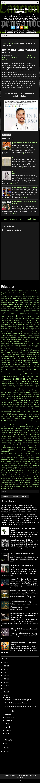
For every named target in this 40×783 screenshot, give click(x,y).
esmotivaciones (5, 356)
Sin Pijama (21, 461)
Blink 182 (22, 310)
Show (6, 459)
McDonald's (22, 411)
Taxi (18, 467)
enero (7, 743)
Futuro (7, 366)
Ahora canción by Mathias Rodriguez (21, 602)
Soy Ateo (19, 463)
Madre (12, 406)
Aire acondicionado (17, 295)
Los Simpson (16, 404)
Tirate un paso (26, 472)
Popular (5, 496)
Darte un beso (28, 335)
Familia (18, 358)
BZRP (21, 314)
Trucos (13, 475)
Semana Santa (35, 455)
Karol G (36, 391)
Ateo (38, 300)
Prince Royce (36, 440)
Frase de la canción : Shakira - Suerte (22, 554)
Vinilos (37, 480)
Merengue (27, 414)
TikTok (16, 472)
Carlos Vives (16, 320)
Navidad (11, 423)
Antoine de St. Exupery (33, 298)
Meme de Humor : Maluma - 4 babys (16, 703)
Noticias (22, 427)
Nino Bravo (13, 425)
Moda (31, 416)
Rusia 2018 (36, 454)
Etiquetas (15, 496)
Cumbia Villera (17, 334)
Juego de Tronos (35, 389)
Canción (20, 316)
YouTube (9, 488)
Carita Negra (8, 320)
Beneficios (27, 308)
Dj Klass (14, 343)
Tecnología (9, 469)
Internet (29, 383)
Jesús (31, 385)
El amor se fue (15, 347)
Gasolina (23, 366)
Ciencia (17, 324)
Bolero (26, 312)
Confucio (17, 328)
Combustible (11, 326)
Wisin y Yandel (11, 486)
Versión (3, 480)
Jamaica (11, 385)
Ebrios (29, 345)
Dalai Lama (13, 335)
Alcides (24, 295)
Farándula (31, 358)
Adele (32, 293)
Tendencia (36, 469)
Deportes (3, 339)
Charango (7, 322)
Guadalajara (36, 368)
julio (6, 724)
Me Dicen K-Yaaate (31, 411)
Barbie (32, 306)
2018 (26, 291)
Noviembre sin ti (16, 428)
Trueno (17, 475)
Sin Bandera (14, 461)
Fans (27, 358)
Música (4, 420)
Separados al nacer (11, 457)
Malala (31, 406)
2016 (19, 291)
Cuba (25, 332)
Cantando (18, 318)
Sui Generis (25, 465)
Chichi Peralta (21, 322)
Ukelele (31, 476)
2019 (5, 685)
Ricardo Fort (14, 451)
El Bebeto (21, 349)
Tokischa (33, 472)
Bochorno (10, 312)
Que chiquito (16, 444)
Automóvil (20, 302)
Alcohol (28, 295)
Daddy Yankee (5, 336)
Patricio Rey (33, 432)
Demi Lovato (31, 337)
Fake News (12, 358)
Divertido (8, 343)
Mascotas (4, 411)
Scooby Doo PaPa (16, 455)
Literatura (9, 402)
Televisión (31, 469)
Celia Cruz (31, 320)
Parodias (26, 432)
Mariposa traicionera (33, 410)
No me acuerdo (30, 425)
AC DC (24, 293)
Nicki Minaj (30, 423)
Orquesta (3, 430)
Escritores (36, 354)
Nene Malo (24, 423)
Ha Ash (12, 372)
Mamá (2, 408)
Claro (27, 324)
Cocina (37, 324)
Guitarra (19, 370)
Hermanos (3, 374)
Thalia (10, 471)
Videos (26, 481)
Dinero (34, 341)
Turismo (17, 476)
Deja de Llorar (24, 337)
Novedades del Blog (32, 426)
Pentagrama (4, 436)
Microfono (20, 416)
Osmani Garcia (18, 430)
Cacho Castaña (32, 314)
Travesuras (7, 475)
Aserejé (34, 300)
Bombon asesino (32, 312)
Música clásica (13, 421)
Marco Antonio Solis (7, 410)
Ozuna (24, 430)
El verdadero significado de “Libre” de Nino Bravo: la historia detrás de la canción (24, 541)
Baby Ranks (4, 304)
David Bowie (8, 337)
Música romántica (23, 421)
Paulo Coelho (8, 434)
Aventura (31, 302)
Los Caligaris (26, 402)
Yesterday (31, 486)
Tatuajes (14, 467)
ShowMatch (12, 459)
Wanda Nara (21, 484)
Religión (21, 450)
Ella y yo (10, 352)
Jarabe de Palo (17, 385)
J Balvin (6, 385)
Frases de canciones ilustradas (11, 364)
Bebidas (9, 308)
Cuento (33, 332)
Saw (10, 455)
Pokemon (12, 440)
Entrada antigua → (32, 219)
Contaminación (5, 330)
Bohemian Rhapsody (18, 312)
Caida (37, 314)
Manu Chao (12, 408)
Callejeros (8, 316)
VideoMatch (21, 480)
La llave (19, 394)
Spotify (30, 463)
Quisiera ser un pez (10, 446)
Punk (11, 444)
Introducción (36, 383)
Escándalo (29, 354)
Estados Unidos (25, 356)
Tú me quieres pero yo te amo (27, 475)
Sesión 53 (23, 457)
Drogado (3, 345)
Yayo (28, 486)
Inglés (10, 381)
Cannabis (12, 318)
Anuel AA (4, 300)
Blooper (27, 310)
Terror (2, 471)
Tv (22, 476)
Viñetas (3, 482)
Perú (27, 436)
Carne (26, 320)
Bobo (6, 312)
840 (9, 293)
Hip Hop (21, 374)
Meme (5, 43)
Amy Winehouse (17, 296)
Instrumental (25, 381)
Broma (17, 314)
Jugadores (3, 391)
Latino (37, 398)
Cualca (8, 332)
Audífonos (3, 302)
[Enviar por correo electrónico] (3, 135)
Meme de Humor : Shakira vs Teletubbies (23, 591)
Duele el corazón (15, 345)
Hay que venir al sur (33, 372)
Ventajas (36, 478)
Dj (11, 343)
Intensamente (23, 383)
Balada (19, 306)
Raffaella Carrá (30, 446)
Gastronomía (29, 366)
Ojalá (23, 428)
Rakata (37, 446)
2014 (12, 291)
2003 (2, 291)
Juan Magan (12, 389)
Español (17, 356)
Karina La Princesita (28, 391)
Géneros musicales (7, 368)
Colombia (4, 326)
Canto (37, 318)
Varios (25, 478)
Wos (17, 486)
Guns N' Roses (34, 370)
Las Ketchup (30, 398)
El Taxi (16, 351)
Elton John (15, 352)
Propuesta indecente (21, 442)
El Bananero (11, 349)
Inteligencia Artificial (13, 383)
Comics (24, 326)
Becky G (14, 308)
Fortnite (33, 360)
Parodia (21, 432)
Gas (20, 366)
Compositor (4, 328)
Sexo (28, 457)
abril (6, 733)
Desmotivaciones (11, 339)
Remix (31, 450)
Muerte (3, 418)
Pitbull (29, 438)
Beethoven (20, 308)
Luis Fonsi (33, 404)
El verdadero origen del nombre (29, 351)
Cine (20, 324)
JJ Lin (2, 387)
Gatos (34, 366)
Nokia (18, 426)
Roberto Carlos (4, 454)
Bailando (36, 304)
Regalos (37, 447)
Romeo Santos (24, 454)
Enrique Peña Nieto (13, 354)
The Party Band (35, 471)
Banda (24, 306)
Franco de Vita (14, 362)
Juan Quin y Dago (21, 389)
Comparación (35, 326)
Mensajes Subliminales (18, 414)
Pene (37, 434)
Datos (34, 335)
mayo (7, 730)
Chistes (3, 324)
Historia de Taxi (35, 374)
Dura (24, 345)
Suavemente (14, 465)
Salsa (2, 455)
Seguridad (23, 455)
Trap (2, 474)
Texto (6, 471)
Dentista (37, 337)
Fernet (12, 360)
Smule (30, 461)
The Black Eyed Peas (25, 471)
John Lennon (17, 387)
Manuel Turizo (20, 408)
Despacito (26, 339)
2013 (9, 291)
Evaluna (37, 356)
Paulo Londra (17, 434)
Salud (6, 455)
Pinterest (20, 438)
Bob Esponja (33, 310)
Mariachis (17, 410)
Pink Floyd (14, 438)
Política (17, 440)
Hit (7, 376)
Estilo (32, 356)
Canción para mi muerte (32, 316)
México (3, 416)
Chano (2, 322)
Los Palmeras (33, 402)
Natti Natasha (5, 423)
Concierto (11, 328)
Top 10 (37, 472)
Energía (31, 352)
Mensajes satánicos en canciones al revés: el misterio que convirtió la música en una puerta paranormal (24, 615)
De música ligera (15, 337)
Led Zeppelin (13, 400)
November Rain (5, 428)
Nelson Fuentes (18, 423)
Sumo (29, 465)
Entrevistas (22, 354)
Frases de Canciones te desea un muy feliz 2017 (19, 700)
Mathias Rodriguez (13, 412)
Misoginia (26, 416)
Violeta (17, 482)
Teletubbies (25, 469)
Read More (22, 154)
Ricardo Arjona (5, 452)
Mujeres (25, 418)
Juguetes (8, 391)
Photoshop (32, 436)
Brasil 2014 (12, 314)
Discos (3, 343)
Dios (38, 341)
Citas (24, 324)
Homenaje (11, 376)
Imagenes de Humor (25, 42)
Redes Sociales (24, 447)
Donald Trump (31, 343)
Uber (28, 476)
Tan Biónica (9, 467)
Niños (19, 425)
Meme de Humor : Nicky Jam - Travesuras (24, 187)
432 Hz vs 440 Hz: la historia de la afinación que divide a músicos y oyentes (24, 630)
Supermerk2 (35, 465)
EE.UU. (9, 347)
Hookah (16, 376)
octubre (7, 714)
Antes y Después (22, 298)
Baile (15, 306)
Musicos (31, 421)
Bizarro (9, 310)
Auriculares (13, 302)
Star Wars (7, 465)
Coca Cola (32, 324)
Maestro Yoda (18, 406)
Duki (22, 345)
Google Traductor (21, 368)
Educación (4, 347)
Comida (29, 326)
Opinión (32, 428)
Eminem (27, 352)
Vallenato (20, 478)
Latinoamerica (5, 400)
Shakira (32, 457)
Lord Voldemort (19, 402)
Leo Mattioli (21, 400)
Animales (14, 298)
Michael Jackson (11, 416)
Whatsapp (3, 486)
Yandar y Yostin (22, 486)
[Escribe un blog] (5, 135)
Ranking (3, 447)
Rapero (11, 447)
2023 (29, 291)
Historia (27, 374)
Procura (3, 442)
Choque (8, 324)
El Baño (17, 349)
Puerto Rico (35, 442)
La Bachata (20, 392)
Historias (4, 376)
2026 (36, 291)
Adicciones (36, 293)
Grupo (30, 368)
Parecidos (15, 432)
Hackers (16, 372)
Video (16, 480)
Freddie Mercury (27, 364)
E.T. (27, 345)
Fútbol (3, 366)
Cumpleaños (26, 334)
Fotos (8, 362)
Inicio (4, 42)
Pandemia (8, 432)
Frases (20, 362)
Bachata (10, 304)
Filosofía (17, 360)
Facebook (3, 358)
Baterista (3, 308)
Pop (20, 440)
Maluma (34, 42)
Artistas (25, 300)
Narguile (37, 421)
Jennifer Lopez (25, 385)
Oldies (28, 428)
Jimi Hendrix (36, 385)
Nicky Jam (36, 423)
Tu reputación (11, 476)
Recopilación (17, 447)
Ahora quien (9, 295)
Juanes (28, 389)
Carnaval (22, 320)
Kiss (2, 392)
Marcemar (36, 408)
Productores (8, 442)
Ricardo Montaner (22, 451)
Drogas (7, 345)
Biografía (3, 310)
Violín (21, 482)
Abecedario (13, 293)
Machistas (8, 406)
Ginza (14, 368)
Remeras (26, 450)
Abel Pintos (19, 293)
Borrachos (5, 314)
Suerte (20, 465)
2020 (5, 682)
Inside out (17, 381)
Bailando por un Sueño (7, 306)
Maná (6, 408)
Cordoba (25, 330)
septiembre (8, 717)
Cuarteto (21, 332)
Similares (8, 461)
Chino (37, 322)
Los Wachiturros (25, 404)
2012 (5, 291)
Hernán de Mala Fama (13, 374)
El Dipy (26, 349)
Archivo (24, 496)
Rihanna (37, 451)
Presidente (29, 440)
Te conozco (29, 467)
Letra (28, 400)
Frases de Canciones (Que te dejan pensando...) (20, 10)
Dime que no (29, 341)
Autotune (26, 302)
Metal (31, 414)
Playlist (7, 440)
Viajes (11, 480)
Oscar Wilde (10, 430)
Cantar (32, 318)
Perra (14, 436)
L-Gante (14, 392)
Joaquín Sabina (9, 387)
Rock (10, 453)
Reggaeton (10, 43)
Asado (30, 300)
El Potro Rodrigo (9, 351)
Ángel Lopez (8, 298)
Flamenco (23, 360)
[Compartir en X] (7, 135)
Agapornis (3, 295)
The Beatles (16, 471)
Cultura (3, 334)
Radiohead (23, 446)
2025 (32, 291)
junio (6, 727)
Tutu (20, 476)
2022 (5, 676)
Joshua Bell (33, 387)
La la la (14, 394)
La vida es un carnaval (19, 398)
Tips (19, 473)
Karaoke (20, 391)
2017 (22, 291)
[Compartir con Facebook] (10, 135)
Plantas (3, 440)
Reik (16, 450)
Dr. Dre (37, 343)
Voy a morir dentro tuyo (8, 484)
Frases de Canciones (31, 362)
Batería (37, 306)
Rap (8, 447)
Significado (32, 459)
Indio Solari (36, 379)
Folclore (29, 360)
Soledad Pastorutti (12, 463)
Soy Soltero (25, 463)
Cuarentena (14, 332)
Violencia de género (10, 482)
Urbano (9, 478)
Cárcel (2, 320)
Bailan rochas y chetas (27, 304)
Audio (8, 302)
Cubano (29, 332)
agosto (7, 720)
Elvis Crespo (22, 352)
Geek (38, 366)
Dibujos (10, 341)
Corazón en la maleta (15, 330)
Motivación (36, 416)
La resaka (8, 396)
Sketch (26, 461)
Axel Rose (36, 302)
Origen (37, 428)
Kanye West (14, 391)
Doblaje (19, 343)
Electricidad (4, 352)
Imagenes (7, 379)
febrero (7, 740)
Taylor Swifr (23, 467)
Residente (36, 450)
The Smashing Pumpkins (7, 472)
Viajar (7, 480)
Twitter (25, 476)
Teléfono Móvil (17, 469)
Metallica (36, 414)
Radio (18, 446)
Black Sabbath (15, 310)
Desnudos (20, 339)
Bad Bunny (17, 304)
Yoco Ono (36, 486)
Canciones (5, 318)
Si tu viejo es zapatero (22, 459)
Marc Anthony (28, 408)
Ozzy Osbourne (31, 430)
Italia (2, 385)
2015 (15, 291)
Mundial (31, 418)
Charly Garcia (13, 322)
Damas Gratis (21, 335)
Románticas (16, 454)
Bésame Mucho (35, 308)
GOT (27, 368)
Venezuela (30, 478)
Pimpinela (8, 438)
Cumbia (8, 334)
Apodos (9, 300)
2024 (5, 669)
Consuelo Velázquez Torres (32, 328)
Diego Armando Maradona (19, 341)
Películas (33, 434)
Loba (14, 402)
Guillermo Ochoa (12, 370)
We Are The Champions (32, 484)
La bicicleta (27, 392)
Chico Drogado (28, 322)
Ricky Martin (30, 451)
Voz (17, 484)
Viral (30, 482)
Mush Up (36, 418)
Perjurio (10, 436)
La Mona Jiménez (27, 394)
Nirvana (23, 425)
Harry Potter (22, 372)
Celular (37, 320)
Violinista (26, 482)
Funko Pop (36, 364)
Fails (7, 358)
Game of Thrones (14, 366)
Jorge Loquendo (25, 387)
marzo (7, 737)
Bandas (28, 306)
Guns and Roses (26, 370)
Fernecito (7, 360)
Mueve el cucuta (9, 418)
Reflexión (31, 447)
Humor (16, 42)
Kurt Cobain (7, 392)
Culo (37, 332)
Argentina (15, 300)
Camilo (13, 316)
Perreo (18, 436)
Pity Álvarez (35, 438)
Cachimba (25, 314)
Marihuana (24, 410)
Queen (22, 444)
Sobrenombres (35, 461)
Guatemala (4, 370)
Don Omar (24, 343)
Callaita (3, 316)
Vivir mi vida (35, 482)
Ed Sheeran (35, 345)
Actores (28, 293)
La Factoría (8, 394)
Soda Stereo (4, 463)
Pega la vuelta (25, 434)
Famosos (22, 358)
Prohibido (13, 442)
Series (19, 457)
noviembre (8, 711)
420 (6, 293)
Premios (25, 440)
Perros (23, 436)
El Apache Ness (23, 347)
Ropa (30, 454)
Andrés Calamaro (31, 296)
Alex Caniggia (33, 295)
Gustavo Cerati (5, 372)
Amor (11, 296)
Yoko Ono (4, 488)
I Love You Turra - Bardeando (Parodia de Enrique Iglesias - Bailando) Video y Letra (23, 580)
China (34, 322)
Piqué (25, 438)
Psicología (29, 442)
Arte (21, 300)
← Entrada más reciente (9, 219)
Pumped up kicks (5, 444)
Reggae (3, 450)
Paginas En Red (23, 780)
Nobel (14, 426)
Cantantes (11, 42)
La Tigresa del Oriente (18, 396)
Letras (33, 400)
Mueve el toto (19, 418)
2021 (5, 679)
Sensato (3, 457)
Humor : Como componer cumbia (22, 158)
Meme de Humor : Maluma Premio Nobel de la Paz (19, 51)
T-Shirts (3, 467)
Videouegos (31, 480)
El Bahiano (31, 347)
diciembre (8, 697)
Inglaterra (4, 381)
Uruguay (14, 478)
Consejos (22, 328)
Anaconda (24, 296)
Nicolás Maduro (5, 425)
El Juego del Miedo (33, 349)
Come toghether (18, 326)
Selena (28, 455)
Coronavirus (31, 330)
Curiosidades (35, 334)
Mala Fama (26, 406)
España (11, 356)
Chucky (12, 324)
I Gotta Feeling (30, 376)
